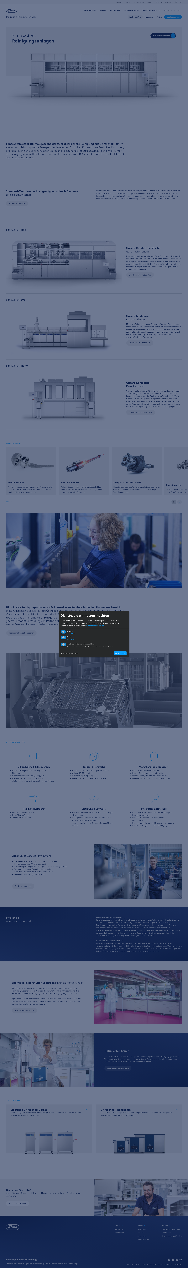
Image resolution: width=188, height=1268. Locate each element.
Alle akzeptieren (120, 653)
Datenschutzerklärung (95, 626)
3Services (71, 634)
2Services (71, 639)
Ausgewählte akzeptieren (70, 653)
